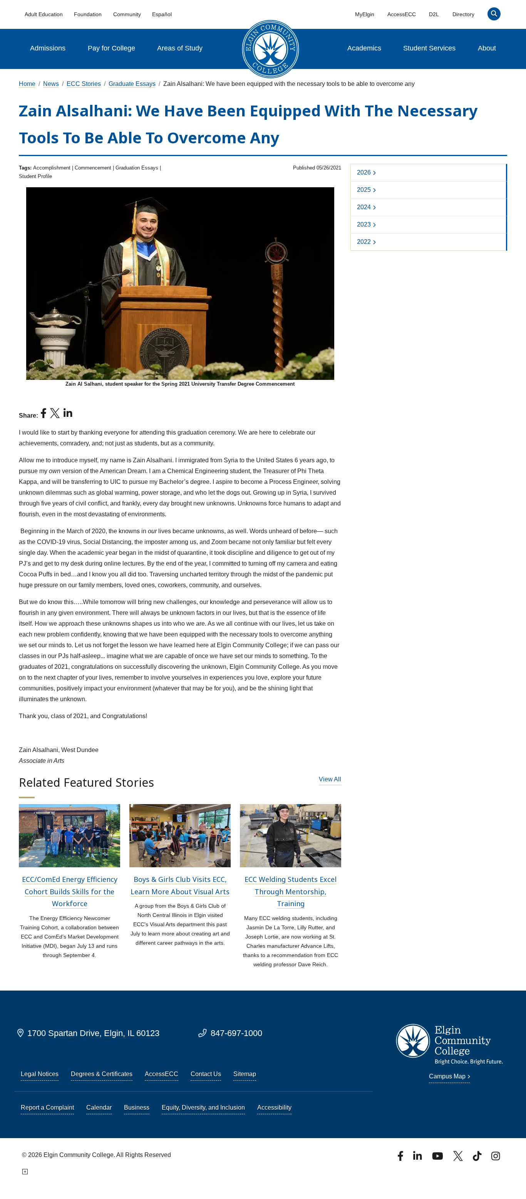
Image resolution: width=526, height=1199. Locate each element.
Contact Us (206, 1074)
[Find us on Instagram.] (495, 1158)
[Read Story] (69, 835)
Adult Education (44, 14)
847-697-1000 (236, 1033)
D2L (434, 14)
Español (162, 14)
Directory (463, 14)
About (487, 48)
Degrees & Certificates (101, 1074)
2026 (364, 172)
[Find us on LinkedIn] (418, 1158)
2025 (364, 189)
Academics (364, 48)
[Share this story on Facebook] (43, 415)
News (51, 84)
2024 (364, 207)
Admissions (47, 48)
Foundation (88, 14)
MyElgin (364, 14)
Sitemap (244, 1074)
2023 (364, 224)
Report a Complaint (47, 1107)
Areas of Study (180, 48)
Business (136, 1107)
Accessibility (274, 1107)
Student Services (429, 48)
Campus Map (447, 1076)
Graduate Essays (132, 84)
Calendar (99, 1107)
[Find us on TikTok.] (478, 1158)
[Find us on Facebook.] (401, 1158)
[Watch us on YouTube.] (438, 1158)
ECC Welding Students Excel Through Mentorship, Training (291, 891)
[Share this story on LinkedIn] (67, 415)
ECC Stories (84, 84)
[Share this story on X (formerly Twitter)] (55, 415)
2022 (364, 241)
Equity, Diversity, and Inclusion (203, 1107)
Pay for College (111, 48)
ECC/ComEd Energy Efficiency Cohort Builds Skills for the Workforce (69, 891)
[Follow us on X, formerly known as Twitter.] (459, 1158)
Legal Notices (40, 1074)
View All (330, 779)
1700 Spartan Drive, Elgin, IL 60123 (93, 1033)
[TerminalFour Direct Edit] (24, 1172)
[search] (494, 15)
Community (127, 14)
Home (27, 84)
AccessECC (401, 14)
